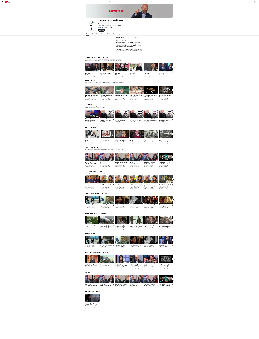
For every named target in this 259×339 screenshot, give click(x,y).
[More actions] (99, 72)
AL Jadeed (87, 121)
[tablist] (129, 34)
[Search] (146, 2)
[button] (118, 52)
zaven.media (102, 27)
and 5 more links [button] (108, 27)
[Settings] (249, 2)
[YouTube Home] (8, 2)
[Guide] (2, 2)
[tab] (87, 34)
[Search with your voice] (151, 2)
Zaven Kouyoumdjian (89, 98)
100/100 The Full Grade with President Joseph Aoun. (127, 37)
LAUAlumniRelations (89, 74)
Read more (118, 52)
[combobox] (126, 2)
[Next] (173, 66)
